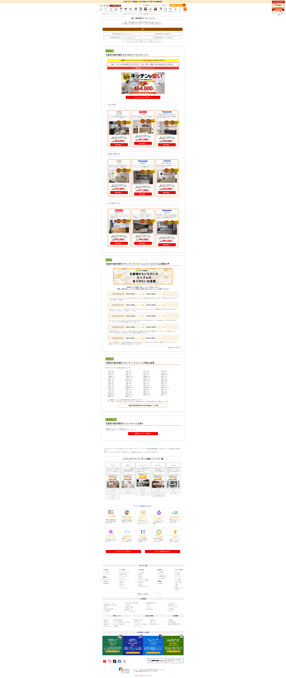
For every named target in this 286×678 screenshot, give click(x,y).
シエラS (112, 490)
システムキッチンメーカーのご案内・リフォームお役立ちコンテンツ (142, 41)
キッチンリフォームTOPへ (123, 551)
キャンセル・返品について (131, 611)
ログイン (149, 605)
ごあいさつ (106, 607)
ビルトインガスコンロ (124, 572)
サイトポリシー (172, 603)
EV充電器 (177, 574)
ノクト (112, 493)
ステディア (157, 493)
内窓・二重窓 (178, 582)
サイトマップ (171, 611)
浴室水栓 (140, 576)
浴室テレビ (141, 584)
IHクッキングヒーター (124, 576)
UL (112, 498)
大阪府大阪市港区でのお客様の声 (162, 33)
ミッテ (127, 490)
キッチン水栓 (141, 572)
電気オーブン (122, 582)
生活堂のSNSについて (155, 624)
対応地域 (164, 5)
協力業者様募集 (146, 5)
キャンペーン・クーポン (109, 603)
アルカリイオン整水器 (143, 580)
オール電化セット (162, 578)
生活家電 (160, 583)
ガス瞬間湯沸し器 (162, 576)
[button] (125, 670)
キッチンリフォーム (124, 588)
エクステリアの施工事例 (119, 624)
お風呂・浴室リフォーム (144, 586)
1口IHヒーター (123, 584)
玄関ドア (177, 584)
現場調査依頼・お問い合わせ (178, 5)
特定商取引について (173, 605)
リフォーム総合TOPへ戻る (162, 551)
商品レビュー (153, 622)
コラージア (172, 493)
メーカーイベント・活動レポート (141, 624)
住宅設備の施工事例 (118, 620)
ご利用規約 (171, 609)
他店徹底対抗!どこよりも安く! (110, 605)
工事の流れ (106, 620)
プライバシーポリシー (173, 607)
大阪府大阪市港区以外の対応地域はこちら (142, 405)
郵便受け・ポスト (179, 588)
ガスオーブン (122, 580)
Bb (172, 490)
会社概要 (170, 620)
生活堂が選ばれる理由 (108, 609)
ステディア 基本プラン (158, 495)
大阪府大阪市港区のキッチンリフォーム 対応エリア (122, 37)
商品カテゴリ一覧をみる (143, 594)
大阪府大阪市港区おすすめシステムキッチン (122, 33)
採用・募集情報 (172, 622)
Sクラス (142, 491)
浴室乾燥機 (106, 583)
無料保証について (129, 609)
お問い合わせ (150, 609)
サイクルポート (178, 576)
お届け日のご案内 (129, 607)
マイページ (149, 607)
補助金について (153, 620)
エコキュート (161, 574)
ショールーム (155, 5)
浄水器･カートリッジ (143, 578)
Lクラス (142, 494)
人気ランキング (137, 622)
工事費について (107, 622)
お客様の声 (116, 626)
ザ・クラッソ (127, 493)
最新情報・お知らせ (138, 620)
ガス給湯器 (160, 572)
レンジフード (122, 578)
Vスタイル (142, 489)
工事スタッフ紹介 (107, 626)
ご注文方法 (127, 605)
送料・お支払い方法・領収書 (131, 603)
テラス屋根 (177, 580)
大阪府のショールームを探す (142, 433)
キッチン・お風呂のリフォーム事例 (121, 622)
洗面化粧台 (141, 582)
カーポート (177, 572)
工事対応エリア (107, 624)
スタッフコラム (137, 626)
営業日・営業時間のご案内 (174, 624)
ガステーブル (122, 586)
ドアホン (177, 590)
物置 (176, 586)
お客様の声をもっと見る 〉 (174, 347)
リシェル (112, 495)
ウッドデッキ (178, 578)
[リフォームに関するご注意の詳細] (278, 14)
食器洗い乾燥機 (123, 574)
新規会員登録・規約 (151, 603)
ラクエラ (157, 490)
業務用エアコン (107, 581)
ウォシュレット (107, 574)
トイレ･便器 (106, 572)
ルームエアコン (107, 579)
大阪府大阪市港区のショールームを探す (162, 37)
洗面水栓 (140, 574)
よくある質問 (106, 611)
